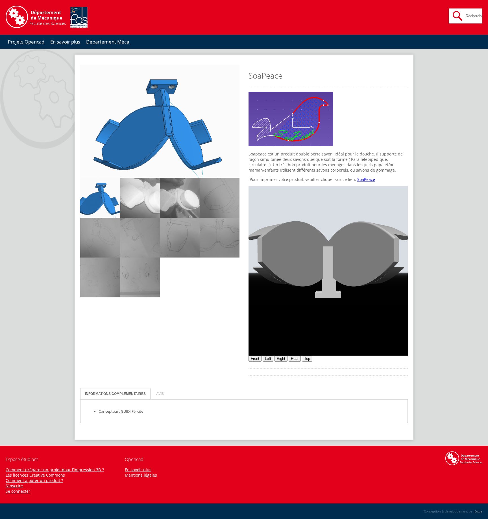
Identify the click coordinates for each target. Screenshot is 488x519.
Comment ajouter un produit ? (34, 480)
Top (307, 358)
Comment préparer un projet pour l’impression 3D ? (55, 469)
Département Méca (107, 41)
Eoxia (478, 511)
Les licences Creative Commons (35, 475)
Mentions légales (141, 475)
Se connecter (18, 491)
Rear (295, 358)
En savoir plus (65, 41)
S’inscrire (14, 485)
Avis (160, 393)
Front (255, 358)
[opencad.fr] (47, 26)
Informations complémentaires (115, 393)
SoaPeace (366, 179)
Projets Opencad (26, 41)
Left (268, 358)
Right (281, 358)
